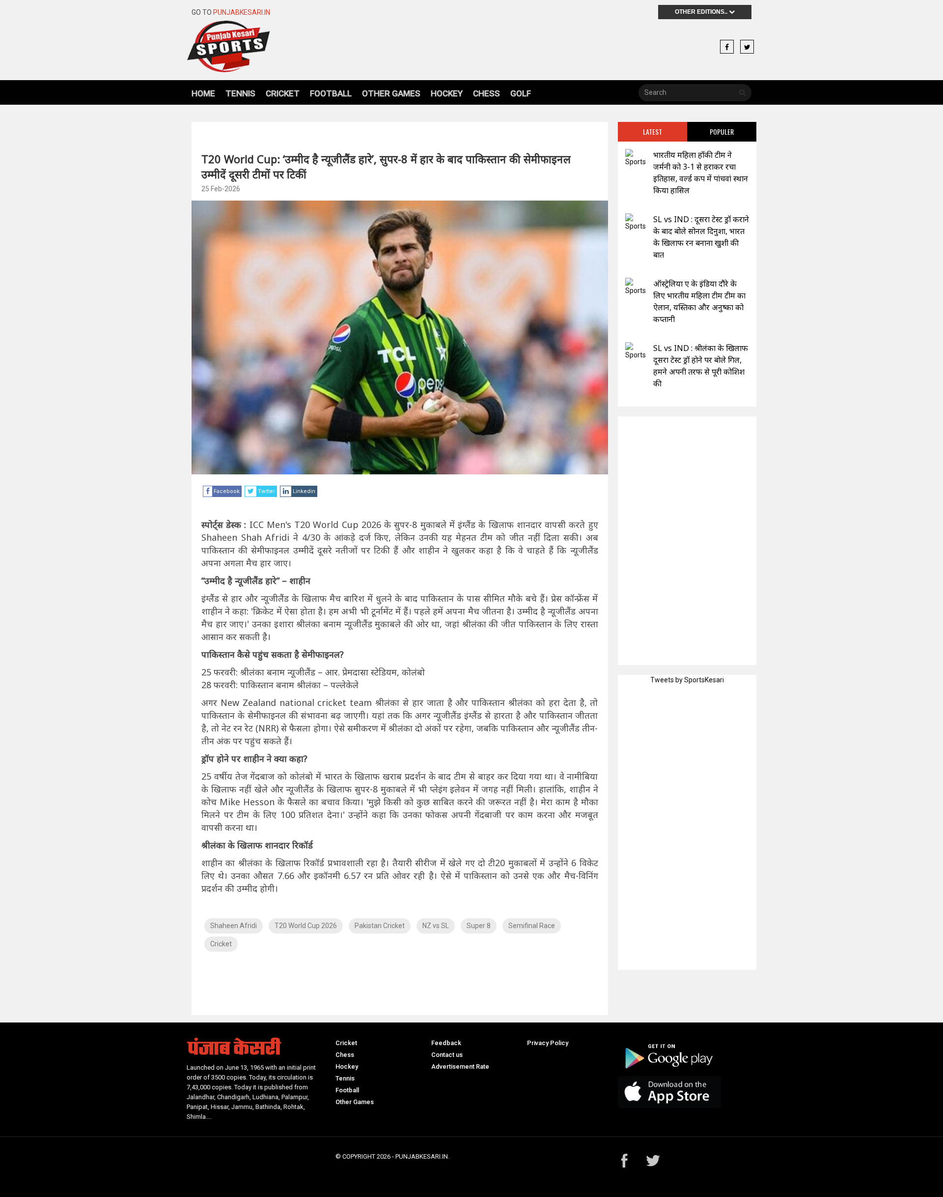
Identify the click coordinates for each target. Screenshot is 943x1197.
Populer (722, 131)
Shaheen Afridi (233, 926)
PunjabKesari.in (241, 12)
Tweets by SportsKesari (687, 680)
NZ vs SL (435, 926)
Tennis (240, 93)
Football (331, 93)
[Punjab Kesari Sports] (256, 46)
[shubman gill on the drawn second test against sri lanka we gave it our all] (635, 351)
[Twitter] (747, 47)
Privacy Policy (547, 1043)
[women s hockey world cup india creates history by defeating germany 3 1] (635, 158)
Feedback (446, 1043)
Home (203, 93)
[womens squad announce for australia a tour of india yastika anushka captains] (635, 287)
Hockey (447, 93)
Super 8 (479, 926)
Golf (520, 93)
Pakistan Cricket (380, 926)
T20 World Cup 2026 (306, 926)
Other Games (391, 93)
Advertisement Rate (460, 1066)
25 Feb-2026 (220, 189)
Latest (652, 131)
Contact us (447, 1054)
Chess (486, 93)
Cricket (283, 93)
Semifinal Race (531, 926)
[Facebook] (727, 47)
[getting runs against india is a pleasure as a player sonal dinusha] (635, 222)
